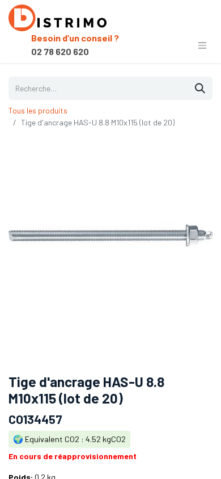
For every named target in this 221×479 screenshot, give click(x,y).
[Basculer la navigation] (202, 45)
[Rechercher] (200, 88)
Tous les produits (37, 110)
